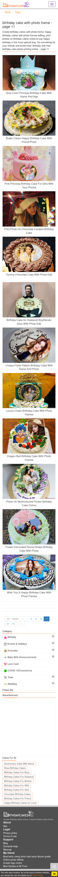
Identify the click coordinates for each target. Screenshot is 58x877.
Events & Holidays (17, 643)
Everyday (13, 650)
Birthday (12, 637)
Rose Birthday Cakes (15, 768)
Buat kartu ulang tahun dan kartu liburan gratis (27, 856)
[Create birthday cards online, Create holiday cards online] (17, 4)
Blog (5, 843)
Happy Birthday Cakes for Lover (20, 802)
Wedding (12, 683)
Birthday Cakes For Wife (16, 785)
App (5, 826)
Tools (10, 677)
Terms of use (10, 836)
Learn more (37, 875)
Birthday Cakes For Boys (16, 772)
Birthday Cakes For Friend (17, 798)
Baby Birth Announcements (22, 657)
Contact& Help (10, 846)
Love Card (13, 663)
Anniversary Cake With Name (19, 763)
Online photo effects (13, 859)
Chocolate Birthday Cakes (17, 794)
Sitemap (7, 849)
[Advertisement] (29, 727)
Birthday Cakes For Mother (18, 781)
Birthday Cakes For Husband (19, 776)
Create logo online (12, 862)
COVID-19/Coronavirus (20, 670)
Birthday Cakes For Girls (16, 789)
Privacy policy (10, 832)
